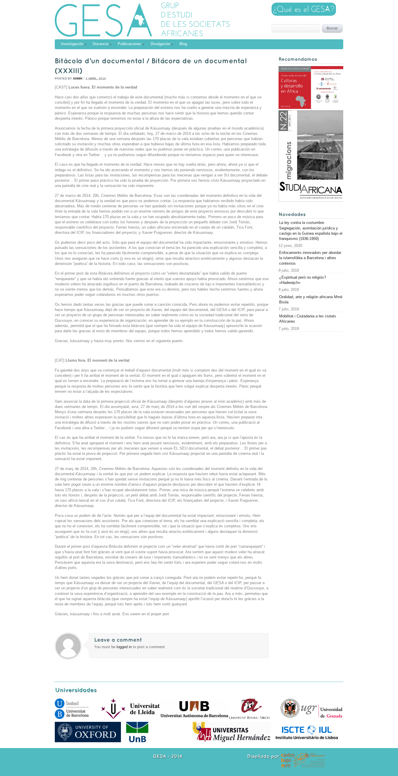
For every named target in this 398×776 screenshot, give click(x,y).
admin (77, 78)
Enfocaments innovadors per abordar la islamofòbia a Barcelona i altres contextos (310, 257)
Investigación (72, 44)
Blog (183, 44)
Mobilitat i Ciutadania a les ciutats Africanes (307, 319)
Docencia (100, 44)
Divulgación (160, 44)
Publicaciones (129, 44)
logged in (125, 647)
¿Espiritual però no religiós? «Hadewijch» (302, 280)
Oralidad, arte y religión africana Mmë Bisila (310, 299)
